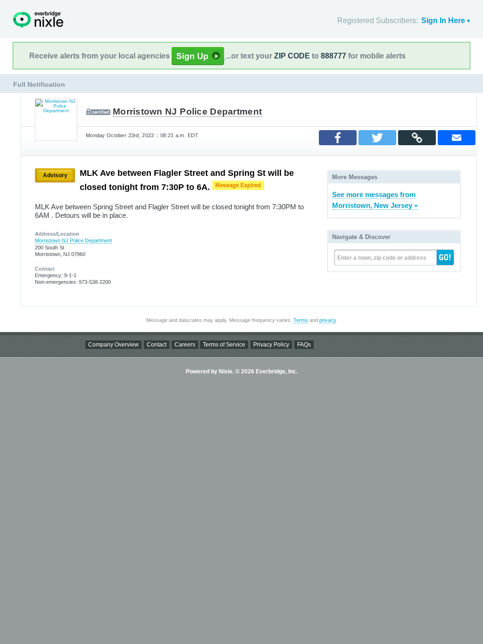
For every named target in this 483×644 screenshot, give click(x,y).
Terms (300, 320)
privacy (327, 320)
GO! (445, 257)
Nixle (38, 19)
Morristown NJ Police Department (187, 111)
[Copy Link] (417, 137)
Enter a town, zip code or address (381, 258)
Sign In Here (443, 21)
